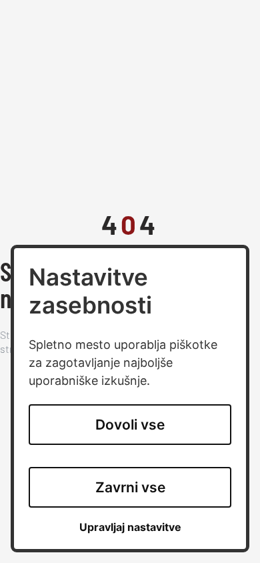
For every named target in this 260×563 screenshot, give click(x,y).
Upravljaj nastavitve (130, 527)
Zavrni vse (130, 487)
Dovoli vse (130, 424)
